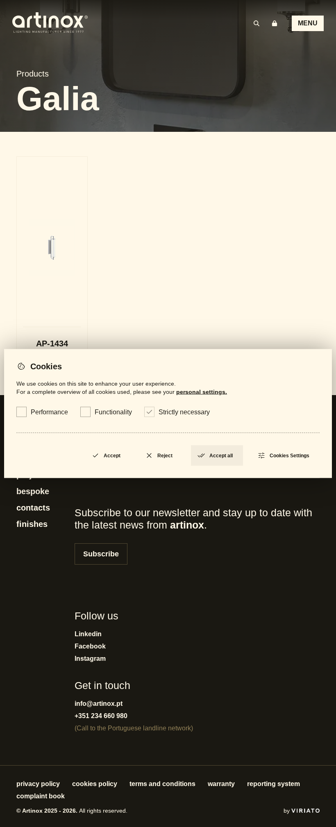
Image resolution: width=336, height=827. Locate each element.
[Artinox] (50, 23)
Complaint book (40, 796)
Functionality (113, 412)
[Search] (256, 23)
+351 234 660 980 (101, 715)
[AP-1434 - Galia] (52, 263)
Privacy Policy (38, 783)
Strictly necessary (184, 412)
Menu (308, 23)
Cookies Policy (94, 783)
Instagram (90, 658)
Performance (49, 412)
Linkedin (88, 633)
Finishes (32, 524)
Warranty (221, 783)
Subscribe (101, 554)
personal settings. (201, 392)
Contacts (33, 507)
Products (32, 73)
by (287, 810)
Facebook (90, 646)
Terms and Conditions (162, 783)
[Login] (275, 23)
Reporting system (273, 783)
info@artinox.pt (99, 703)
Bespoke (32, 491)
